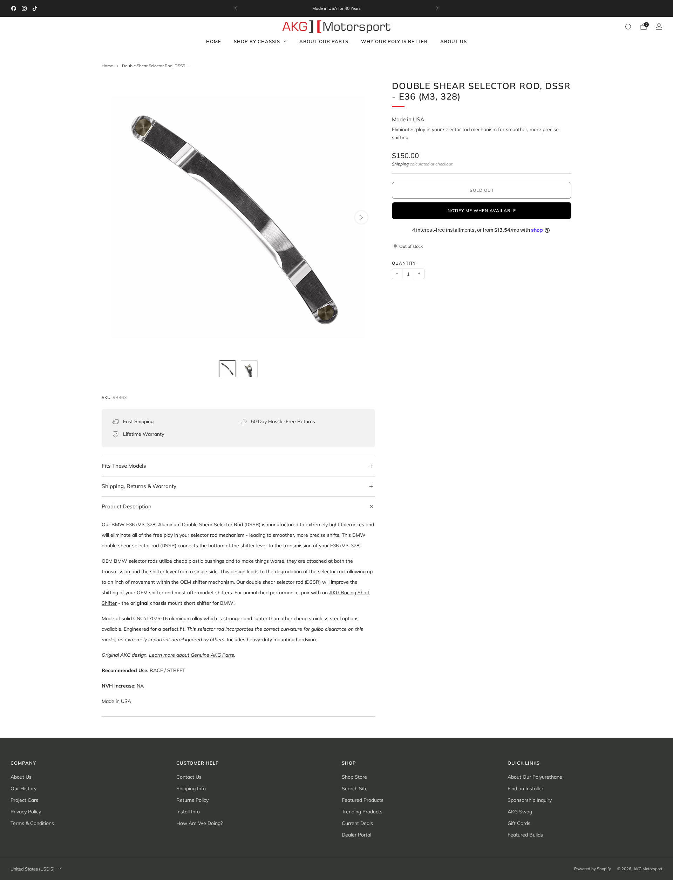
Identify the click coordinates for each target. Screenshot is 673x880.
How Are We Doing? (199, 823)
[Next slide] (361, 217)
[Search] (628, 26)
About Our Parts (323, 41)
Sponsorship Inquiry (530, 800)
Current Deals (357, 823)
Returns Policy (192, 800)
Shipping (400, 164)
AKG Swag (520, 811)
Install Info (188, 811)
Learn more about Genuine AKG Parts (191, 655)
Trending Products (362, 811)
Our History (23, 788)
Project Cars (24, 800)
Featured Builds (525, 835)
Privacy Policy (26, 811)
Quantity (404, 262)
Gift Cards (519, 823)
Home (213, 41)
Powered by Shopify (592, 868)
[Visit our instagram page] (24, 8)
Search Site (355, 788)
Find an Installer (525, 788)
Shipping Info (191, 788)
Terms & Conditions (32, 823)
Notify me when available (482, 210)
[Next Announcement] (437, 8)
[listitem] (336, 8)
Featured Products (362, 800)
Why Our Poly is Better (394, 41)
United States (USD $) (33, 869)
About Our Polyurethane (535, 777)
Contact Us (189, 777)
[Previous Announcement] (235, 8)
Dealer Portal (356, 835)
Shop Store (354, 777)
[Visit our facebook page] (13, 8)
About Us (453, 41)
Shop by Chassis (257, 41)
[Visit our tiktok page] (34, 8)
